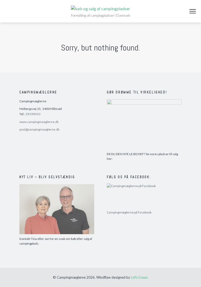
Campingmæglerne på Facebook (129, 212)
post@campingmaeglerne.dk (39, 129)
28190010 (33, 114)
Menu (192, 11)
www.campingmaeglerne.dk (39, 122)
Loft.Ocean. (139, 277)
